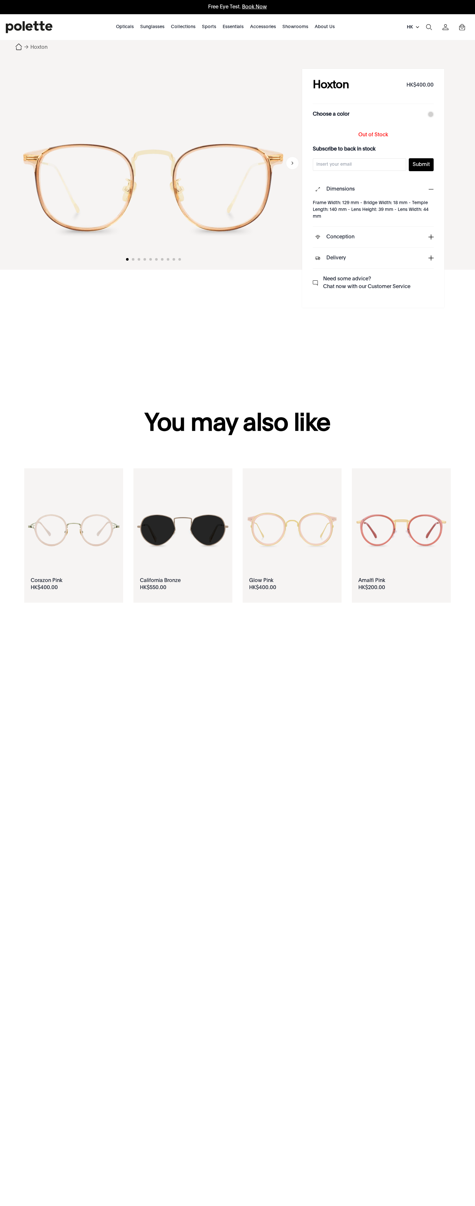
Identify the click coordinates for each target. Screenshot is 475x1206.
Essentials (233, 27)
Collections (183, 27)
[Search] (429, 27)
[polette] (29, 27)
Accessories (263, 27)
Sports (209, 27)
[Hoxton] (153, 163)
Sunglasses (152, 27)
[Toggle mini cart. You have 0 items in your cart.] (462, 27)
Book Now (254, 7)
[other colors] (429, 114)
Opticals (125, 27)
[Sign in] (445, 27)
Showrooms (295, 27)
